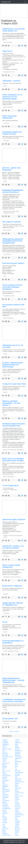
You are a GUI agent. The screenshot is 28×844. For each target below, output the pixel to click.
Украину (4, 827)
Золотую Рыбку (6, 835)
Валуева (17, 827)
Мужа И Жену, (15, 211)
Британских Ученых (7, 756)
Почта (23, 840)
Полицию (17, 803)
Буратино (4, 758)
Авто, (4, 254)
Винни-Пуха (5, 828)
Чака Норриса (18, 756)
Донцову (4, 767)
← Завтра (11, 731)
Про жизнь (6, 123)
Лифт (3, 783)
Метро (16, 786)
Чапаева (4, 760)
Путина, (13, 577)
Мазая (16, 785)
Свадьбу (17, 822)
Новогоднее (5, 796)
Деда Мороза (5, 763)
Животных (5, 833)
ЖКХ (16, 833)
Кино (16, 777)
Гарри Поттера (6, 771)
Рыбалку (17, 811)
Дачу (16, 760)
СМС (16, 817)
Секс (3, 814)
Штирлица (17, 816)
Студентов (18, 577)
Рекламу (4, 811)
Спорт (16, 819)
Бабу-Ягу (4, 752)
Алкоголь (8, 254)
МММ (3, 788)
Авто (3, 750)
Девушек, (5, 211)
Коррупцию (10, 107)
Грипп (3, 772)
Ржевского (5, 813)
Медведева (5, 786)
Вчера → (17, 731)
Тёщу (3, 825)
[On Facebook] (19, 46)
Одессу (9, 230)
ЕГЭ (3, 769)
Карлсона (4, 777)
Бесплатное (5, 753)
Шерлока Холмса (19, 814)
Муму (16, 789)
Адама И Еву (18, 742)
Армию (17, 745)
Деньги (10, 42)
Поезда (17, 651)
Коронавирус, (11, 651)
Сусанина (4, 822)
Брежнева (17, 753)
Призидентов (10, 318)
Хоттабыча (18, 771)
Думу (4, 276)
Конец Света (18, 778)
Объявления (5, 797)
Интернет (4, 774)
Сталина (4, 821)
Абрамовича (5, 744)
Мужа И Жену (5, 791)
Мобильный (18, 788)
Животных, (14, 449)
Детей (5, 181)
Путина (13, 71)
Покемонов (5, 803)
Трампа (17, 825)
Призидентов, (6, 71)
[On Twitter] (22, 46)
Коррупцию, (19, 535)
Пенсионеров (5, 800)
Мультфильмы (6, 789)
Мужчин (5, 392)
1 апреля (17, 739)
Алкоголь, (5, 42)
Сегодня (4, 739)
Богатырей (5, 755)
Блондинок (18, 752)
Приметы (17, 805)
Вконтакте (17, 828)
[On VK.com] (25, 46)
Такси (3, 824)
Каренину (17, 775)
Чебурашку (18, 758)
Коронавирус (20, 449)
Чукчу (3, 761)
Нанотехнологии (19, 792)
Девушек (5, 594)
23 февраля (5, 742)
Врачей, (5, 449)
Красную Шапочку (19, 781)
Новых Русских (19, 796)
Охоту (3, 799)
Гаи (16, 767)
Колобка (4, 778)
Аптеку (4, 747)
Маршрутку (5, 785)
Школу (4, 816)
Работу (17, 810)
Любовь (5, 709)
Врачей (4, 832)
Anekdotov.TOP (6, 2)
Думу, (9, 211)
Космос (5, 86)
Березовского (18, 750)
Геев (16, 769)
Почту (16, 800)
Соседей (4, 819)
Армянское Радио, (8, 535)
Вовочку (17, 830)
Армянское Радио (7, 749)
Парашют (17, 799)
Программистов (6, 808)
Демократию (18, 761)
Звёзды (17, 835)
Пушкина (17, 808)
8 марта (17, 741)
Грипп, (9, 449)
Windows (17, 832)
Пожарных (5, 805)
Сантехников (18, 813)
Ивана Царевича (6, 775)
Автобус (17, 749)
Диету (5, 690)
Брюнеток (17, 755)
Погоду (17, 802)
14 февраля (5, 741)
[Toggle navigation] (25, 2)
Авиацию (17, 747)
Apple (16, 744)
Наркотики (5, 794)
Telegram (17, 824)
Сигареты (4, 817)
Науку (16, 794)
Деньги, (5, 107)
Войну (3, 830)
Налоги (5, 537)
